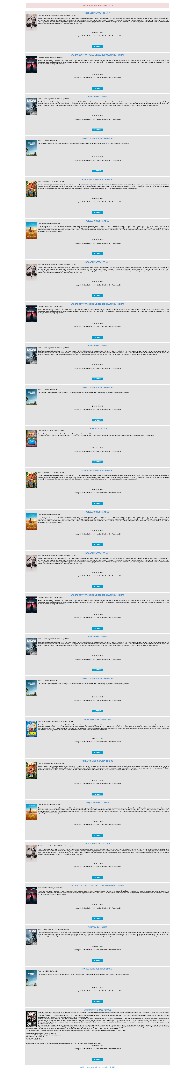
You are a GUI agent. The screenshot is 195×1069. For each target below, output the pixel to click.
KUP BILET (97, 46)
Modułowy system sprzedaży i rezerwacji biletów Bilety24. (97, 1067)
